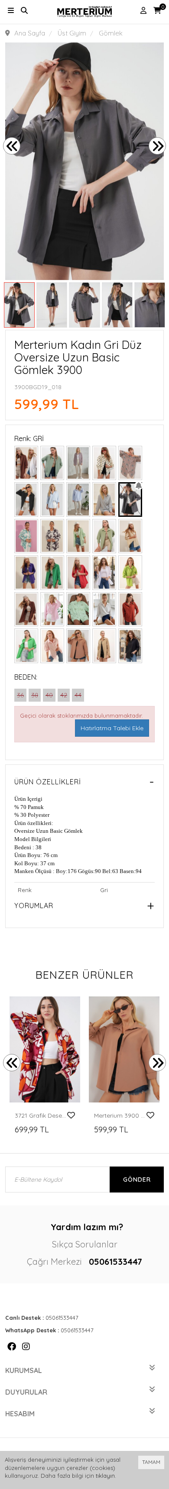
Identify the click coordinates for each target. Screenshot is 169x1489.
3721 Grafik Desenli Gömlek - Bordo (40, 1115)
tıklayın (105, 1475)
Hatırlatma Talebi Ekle (112, 728)
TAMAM (151, 1462)
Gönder (137, 1179)
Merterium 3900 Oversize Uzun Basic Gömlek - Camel (119, 1115)
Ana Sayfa (29, 33)
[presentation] (11, 146)
